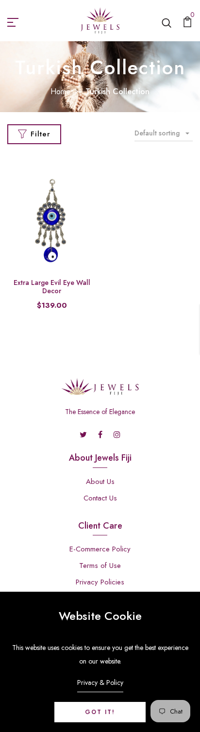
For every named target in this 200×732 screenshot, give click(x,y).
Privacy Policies (100, 582)
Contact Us (100, 498)
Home (60, 91)
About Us (100, 481)
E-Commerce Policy (100, 549)
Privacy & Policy (100, 682)
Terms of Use (100, 565)
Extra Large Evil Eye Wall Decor (52, 287)
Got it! (100, 712)
